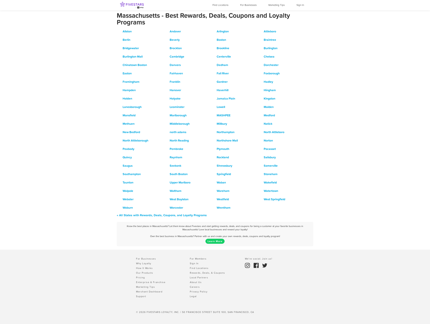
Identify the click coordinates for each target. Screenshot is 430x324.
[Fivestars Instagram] (248, 265)
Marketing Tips (276, 5)
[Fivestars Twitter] (265, 265)
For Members (198, 258)
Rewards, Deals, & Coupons (207, 272)
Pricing (140, 277)
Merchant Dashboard (149, 291)
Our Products (144, 272)
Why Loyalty (143, 263)
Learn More (215, 241)
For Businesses (248, 5)
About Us (196, 282)
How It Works (144, 268)
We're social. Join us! (258, 258)
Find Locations (220, 5)
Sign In (300, 5)
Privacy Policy (198, 291)
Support (141, 296)
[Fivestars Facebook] (256, 265)
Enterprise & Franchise (150, 282)
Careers (195, 287)
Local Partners (199, 277)
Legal (193, 296)
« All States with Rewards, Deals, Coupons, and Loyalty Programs (162, 215)
